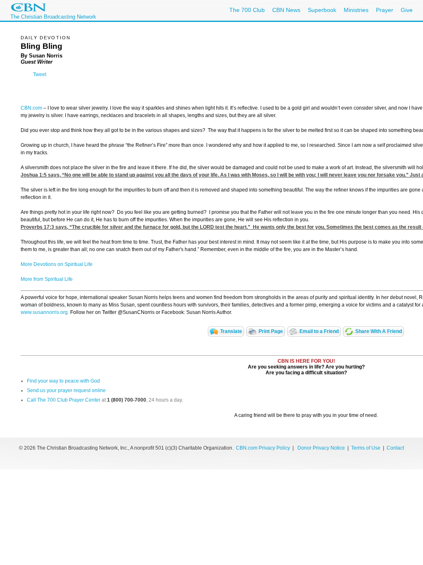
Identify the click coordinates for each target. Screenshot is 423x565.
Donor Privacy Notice (321, 448)
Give (407, 10)
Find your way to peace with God (63, 381)
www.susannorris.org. (45, 312)
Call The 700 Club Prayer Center (63, 400)
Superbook (322, 10)
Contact (395, 448)
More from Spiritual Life (47, 279)
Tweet (39, 74)
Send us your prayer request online (66, 390)
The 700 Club (247, 10)
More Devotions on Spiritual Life (57, 264)
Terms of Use (366, 448)
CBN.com (31, 108)
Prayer (384, 10)
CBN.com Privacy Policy (263, 448)
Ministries (356, 10)
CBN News (286, 10)
